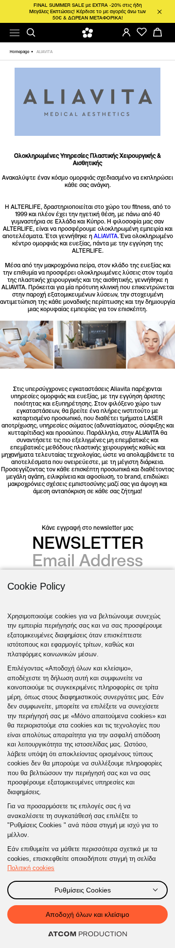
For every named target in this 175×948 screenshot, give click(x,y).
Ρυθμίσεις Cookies (82, 890)
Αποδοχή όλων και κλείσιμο (87, 914)
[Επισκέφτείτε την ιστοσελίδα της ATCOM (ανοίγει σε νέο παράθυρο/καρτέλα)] (87, 934)
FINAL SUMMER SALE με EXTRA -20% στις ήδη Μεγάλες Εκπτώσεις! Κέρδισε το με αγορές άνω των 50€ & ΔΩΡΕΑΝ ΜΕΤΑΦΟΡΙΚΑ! (87, 11)
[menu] (14, 32)
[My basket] (157, 32)
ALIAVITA (106, 236)
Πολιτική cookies (30, 868)
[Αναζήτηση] (31, 32)
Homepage (19, 51)
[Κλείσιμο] (159, 12)
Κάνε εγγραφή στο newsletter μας (87, 527)
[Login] (126, 32)
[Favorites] (142, 32)
